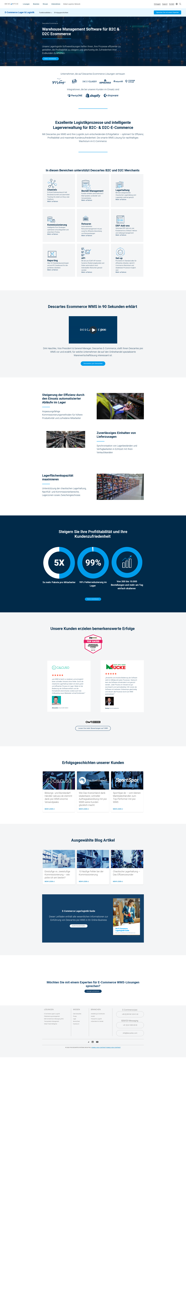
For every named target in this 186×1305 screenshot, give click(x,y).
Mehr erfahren (52, 201)
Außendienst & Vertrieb (97, 1021)
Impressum (76, 1024)
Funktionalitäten (45, 13)
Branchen (36, 4)
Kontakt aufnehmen (93, 991)
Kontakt (171, 4)
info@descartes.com (130, 1033)
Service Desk (76, 1021)
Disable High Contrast (113, 1047)
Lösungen (26, 4)
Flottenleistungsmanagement (52, 1016)
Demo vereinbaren (50, 58)
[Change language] (177, 4)
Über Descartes (77, 1013)
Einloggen (157, 4)
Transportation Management (51, 1021)
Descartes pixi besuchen (93, 363)
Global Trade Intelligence (50, 1024)
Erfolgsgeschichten (61, 13)
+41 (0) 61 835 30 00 (130, 1025)
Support (164, 4)
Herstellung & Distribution (98, 1013)
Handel (93, 1016)
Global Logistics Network (71, 4)
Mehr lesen (49, 809)
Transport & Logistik (96, 1019)
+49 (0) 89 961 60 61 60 (130, 1014)
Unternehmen (55, 4)
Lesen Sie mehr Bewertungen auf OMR (93, 728)
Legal (74, 1019)
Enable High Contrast (99, 1047)
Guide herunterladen (78, 926)
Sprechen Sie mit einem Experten (167, 12)
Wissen (45, 4)
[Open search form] (180, 4)
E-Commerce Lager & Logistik (19, 12)
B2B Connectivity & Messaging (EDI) (54, 1019)
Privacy (75, 1016)
